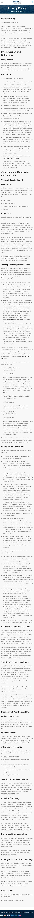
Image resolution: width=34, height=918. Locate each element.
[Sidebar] (2, 277)
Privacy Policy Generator (20, 47)
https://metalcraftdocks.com (14, 158)
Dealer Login (30, 912)
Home (12, 11)
